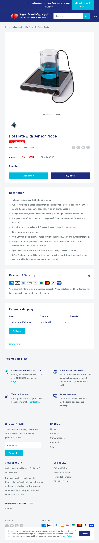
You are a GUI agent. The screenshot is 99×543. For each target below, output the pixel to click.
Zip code (74, 316)
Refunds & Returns (62, 476)
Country (12, 316)
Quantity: (13, 166)
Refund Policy (15, 344)
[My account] (95, 16)
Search (8, 508)
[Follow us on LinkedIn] (21, 526)
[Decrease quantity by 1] (22, 166)
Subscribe (14, 453)
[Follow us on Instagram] (17, 526)
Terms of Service (62, 472)
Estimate (17, 331)
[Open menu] (6, 16)
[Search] (86, 16)
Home (7, 27)
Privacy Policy (60, 468)
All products (18, 27)
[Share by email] (88, 147)
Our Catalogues (57, 437)
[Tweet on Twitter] (83, 147)
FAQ (52, 446)
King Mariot (14, 147)
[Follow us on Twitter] (12, 526)
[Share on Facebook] (73, 147)
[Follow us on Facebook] (7, 526)
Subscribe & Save (84, 5)
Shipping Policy (61, 481)
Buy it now (70, 175)
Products (54, 433)
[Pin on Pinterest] (78, 147)
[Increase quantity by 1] (36, 166)
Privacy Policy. (66, 536)
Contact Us (55, 442)
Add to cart (28, 175)
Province (44, 316)
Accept (84, 533)
